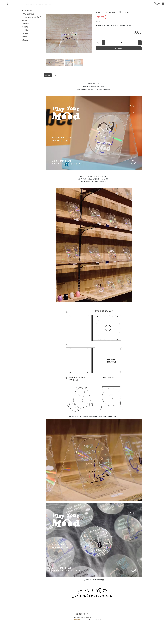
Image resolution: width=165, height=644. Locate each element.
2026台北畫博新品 (28, 14)
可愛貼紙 (25, 40)
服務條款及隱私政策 (82, 614)
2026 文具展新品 (27, 11)
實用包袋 (25, 27)
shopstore (93, 619)
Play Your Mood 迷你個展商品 (31, 17)
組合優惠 (25, 36)
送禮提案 (25, 20)
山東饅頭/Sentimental (80, 619)
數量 (99, 43)
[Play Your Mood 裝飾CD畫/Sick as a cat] (69, 34)
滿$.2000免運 (101, 17)
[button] (89, 34)
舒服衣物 (25, 33)
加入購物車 (118, 48)
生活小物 (25, 30)
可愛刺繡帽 (25, 23)
